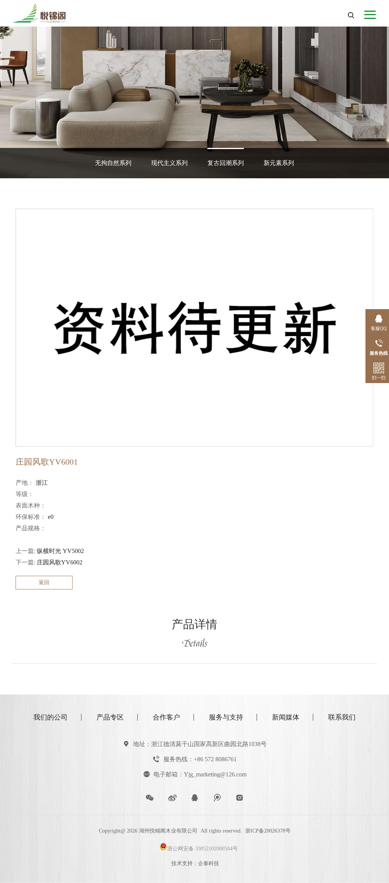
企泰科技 (208, 863)
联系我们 (342, 717)
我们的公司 (50, 717)
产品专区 (110, 717)
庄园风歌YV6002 (59, 562)
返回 (44, 582)
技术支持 (182, 863)
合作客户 (166, 717)
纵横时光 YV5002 (60, 551)
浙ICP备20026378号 (268, 831)
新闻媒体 (285, 717)
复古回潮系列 (225, 163)
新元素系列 (279, 163)
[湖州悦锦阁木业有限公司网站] (46, 11)
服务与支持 (226, 717)
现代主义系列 (169, 163)
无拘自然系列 (113, 163)
